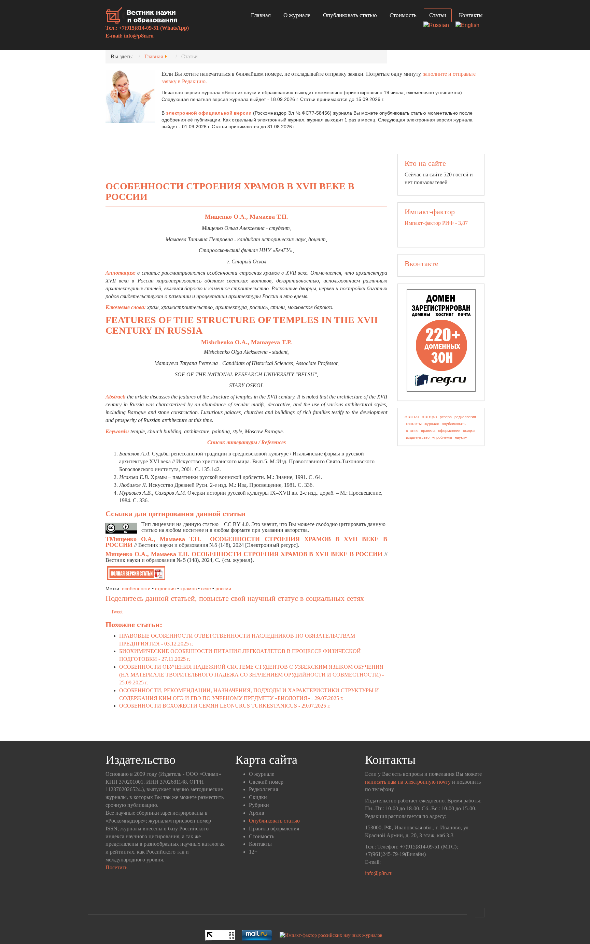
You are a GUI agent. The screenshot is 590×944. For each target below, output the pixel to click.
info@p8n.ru (139, 36)
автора (429, 416)
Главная (261, 15)
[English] (469, 26)
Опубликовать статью (350, 15)
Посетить (116, 867)
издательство (418, 437)
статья (412, 416)
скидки (469, 431)
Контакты (470, 15)
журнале (431, 424)
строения (165, 588)
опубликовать (454, 424)
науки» (461, 437)
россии (223, 588)
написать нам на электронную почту (408, 782)
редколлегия (465, 417)
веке (206, 588)
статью (412, 431)
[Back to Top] (479, 912)
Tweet (117, 611)
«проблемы (442, 437)
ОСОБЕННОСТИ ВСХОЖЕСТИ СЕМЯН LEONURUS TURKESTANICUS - (225, 706)
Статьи (437, 15)
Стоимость (403, 15)
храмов (188, 588)
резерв (446, 417)
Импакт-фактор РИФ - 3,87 (436, 223)
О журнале (296, 15)
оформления (449, 431)
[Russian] (438, 26)
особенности (136, 588)
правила (428, 431)
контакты (414, 424)
